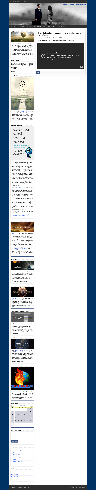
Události (14, 459)
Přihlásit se (13, 472)
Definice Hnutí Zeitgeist (17, 450)
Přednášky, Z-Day (16, 457)
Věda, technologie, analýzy (18, 461)
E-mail (12, 436)
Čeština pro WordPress (16, 479)
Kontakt (62, 26)
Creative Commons (81, 487)
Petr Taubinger (42, 37)
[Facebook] (85, 1)
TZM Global (24, 1)
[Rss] (83, 1)
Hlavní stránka (12, 26)
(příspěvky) (14, 474)
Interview (14, 452)
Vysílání (56, 37)
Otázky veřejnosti (16, 454)
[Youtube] (86, 1)
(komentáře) (14, 476)
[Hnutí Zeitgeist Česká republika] (48, 14)
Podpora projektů (37, 26)
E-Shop (58, 26)
